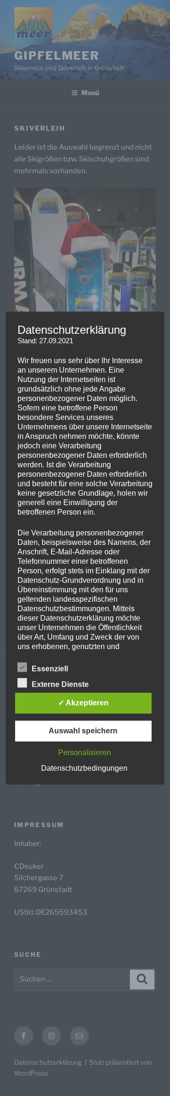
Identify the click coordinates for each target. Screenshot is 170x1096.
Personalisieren (84, 752)
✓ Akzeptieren (83, 703)
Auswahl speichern (83, 731)
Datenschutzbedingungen (84, 768)
